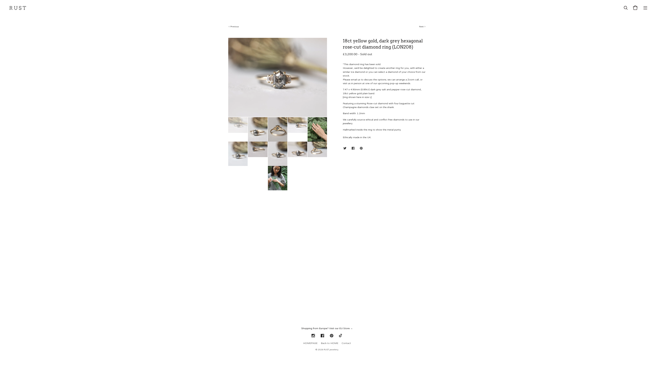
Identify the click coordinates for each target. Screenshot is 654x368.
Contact (346, 343)
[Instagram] (313, 336)
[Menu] (645, 7)
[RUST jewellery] (18, 7)
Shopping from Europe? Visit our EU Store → (327, 328)
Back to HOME (329, 343)
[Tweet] (345, 148)
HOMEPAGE (310, 343)
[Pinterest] (331, 336)
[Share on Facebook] (353, 148)
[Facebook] (322, 336)
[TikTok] (340, 336)
